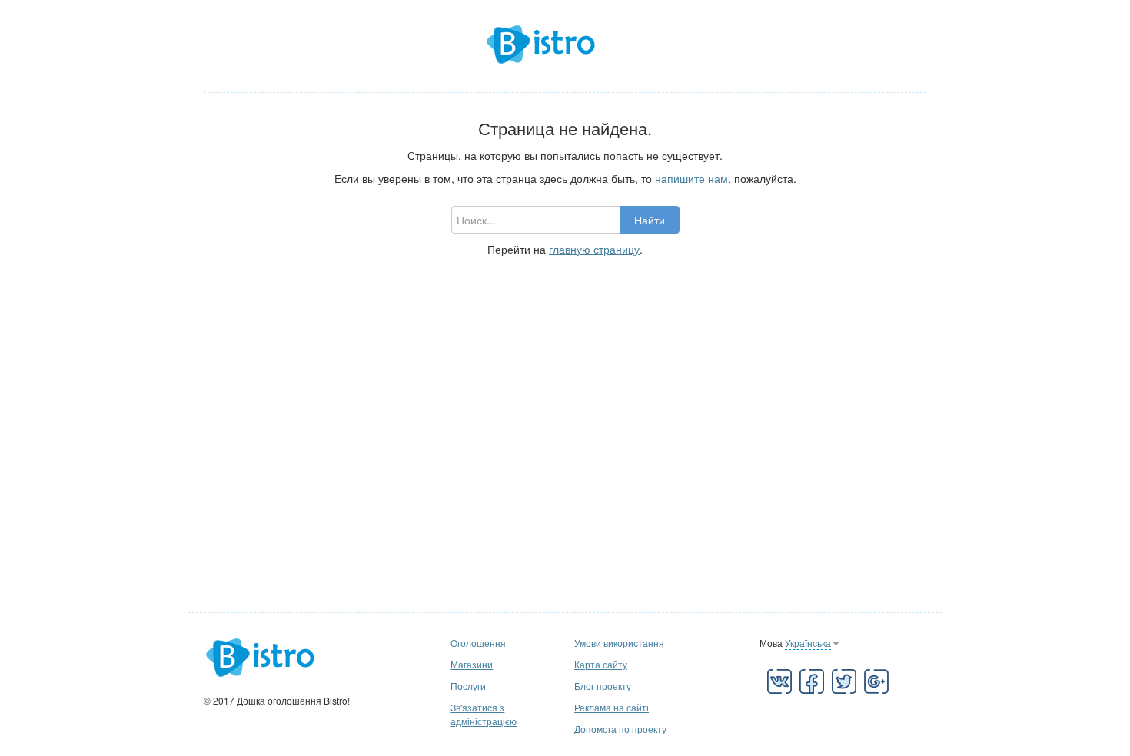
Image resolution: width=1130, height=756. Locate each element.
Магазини (471, 664)
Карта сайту (600, 664)
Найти (649, 219)
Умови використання (619, 642)
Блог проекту (602, 685)
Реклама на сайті (611, 707)
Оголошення (478, 642)
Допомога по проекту (620, 728)
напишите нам (691, 178)
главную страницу (594, 249)
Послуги (468, 685)
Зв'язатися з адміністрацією (483, 714)
